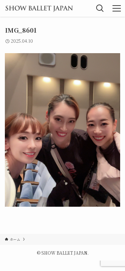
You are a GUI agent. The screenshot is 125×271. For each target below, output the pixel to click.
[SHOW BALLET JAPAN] (39, 8)
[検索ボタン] (100, 8)
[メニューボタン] (116, 8)
